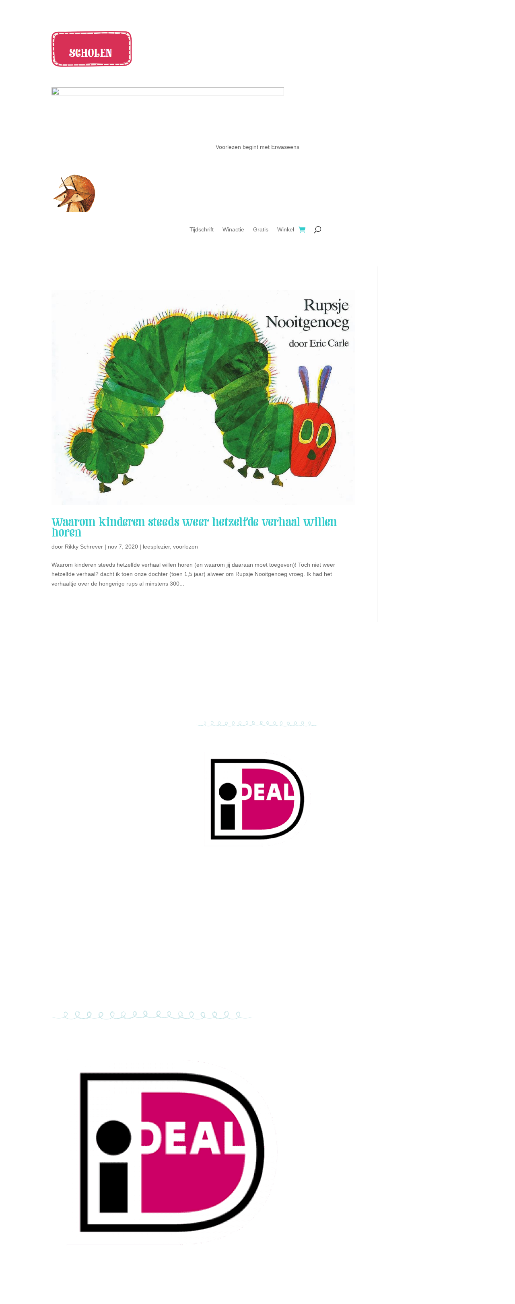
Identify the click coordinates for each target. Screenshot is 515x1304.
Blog (112, 700)
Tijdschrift (202, 230)
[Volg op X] (273, 699)
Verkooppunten (112, 672)
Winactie (233, 230)
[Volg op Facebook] (241, 699)
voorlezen (185, 546)
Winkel (285, 230)
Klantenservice (402, 672)
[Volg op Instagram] (257, 699)
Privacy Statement (402, 700)
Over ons (112, 691)
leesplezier (156, 546)
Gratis (260, 230)
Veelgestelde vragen (402, 682)
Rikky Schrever (84, 546)
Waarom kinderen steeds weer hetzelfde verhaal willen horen (194, 527)
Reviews (112, 682)
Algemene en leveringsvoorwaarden (402, 691)
